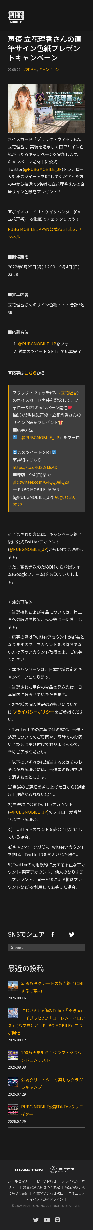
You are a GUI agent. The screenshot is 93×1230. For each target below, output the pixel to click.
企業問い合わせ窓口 (48, 1193)
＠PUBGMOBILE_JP (37, 344)
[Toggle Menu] (81, 17)
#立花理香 (67, 392)
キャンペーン (49, 69)
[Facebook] (53, 934)
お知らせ (30, 69)
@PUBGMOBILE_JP (43, 169)
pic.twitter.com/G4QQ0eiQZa (41, 482)
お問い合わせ (46, 1181)
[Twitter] (72, 934)
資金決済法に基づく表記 (41, 1187)
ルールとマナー (20, 1181)
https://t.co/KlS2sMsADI (36, 467)
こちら (30, 373)
